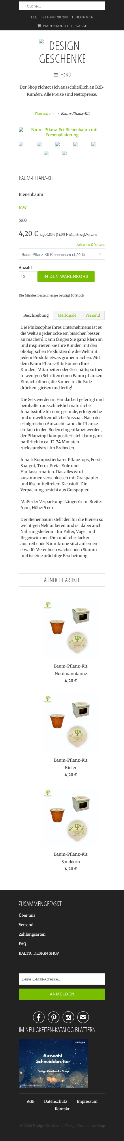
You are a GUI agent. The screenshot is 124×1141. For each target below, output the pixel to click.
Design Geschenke (48, 1125)
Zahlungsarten (32, 934)
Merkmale (67, 315)
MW (23, 207)
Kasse (81, 26)
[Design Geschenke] (62, 52)
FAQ (22, 943)
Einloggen (83, 17)
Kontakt (62, 1108)
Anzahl (25, 267)
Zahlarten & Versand (90, 244)
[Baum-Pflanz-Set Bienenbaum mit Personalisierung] (62, 132)
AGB (31, 1101)
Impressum (87, 1101)
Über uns (27, 915)
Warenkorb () (57, 26)
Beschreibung (36, 315)
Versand (92, 315)
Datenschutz (55, 1101)
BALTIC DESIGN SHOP (39, 953)
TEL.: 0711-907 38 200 (49, 17)
